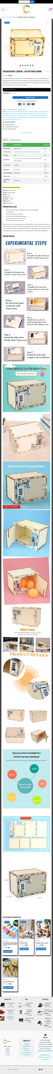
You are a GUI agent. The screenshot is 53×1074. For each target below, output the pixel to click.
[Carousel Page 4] (27, 65)
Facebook (9, 111)
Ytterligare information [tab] (15, 140)
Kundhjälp (26, 1044)
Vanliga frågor (26, 1054)
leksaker (17, 111)
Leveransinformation (26, 1052)
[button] (48, 22)
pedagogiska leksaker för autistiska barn (38, 113)
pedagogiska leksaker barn (22, 113)
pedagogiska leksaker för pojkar (13, 117)
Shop (2, 17)
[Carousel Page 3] (25, 65)
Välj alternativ (8, 951)
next (48, 44)
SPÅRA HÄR (17, 180)
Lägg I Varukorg (30, 97)
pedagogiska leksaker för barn (9, 115)
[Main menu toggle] (2, 9)
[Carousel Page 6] (32, 65)
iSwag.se (16, 151)
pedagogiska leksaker (44, 111)
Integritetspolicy (26, 1046)
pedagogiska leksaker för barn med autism (26, 115)
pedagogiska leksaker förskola (14, 119)
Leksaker (14, 17)
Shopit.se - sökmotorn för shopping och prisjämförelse (45, 1057)
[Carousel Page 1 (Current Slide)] (20, 65)
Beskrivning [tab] (5, 140)
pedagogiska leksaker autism (9, 113)
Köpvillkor (26, 1050)
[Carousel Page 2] (22, 65)
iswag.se (8, 1055)
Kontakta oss (26, 1048)
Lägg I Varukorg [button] (41, 949)
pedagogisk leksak (23, 111)
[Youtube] (41, 1069)
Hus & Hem (7, 17)
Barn (11, 17)
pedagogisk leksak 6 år (33, 111)
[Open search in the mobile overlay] (26, 1)
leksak (13, 111)
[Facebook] (39, 1069)
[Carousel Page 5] (30, 65)
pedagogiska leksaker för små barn (29, 117)
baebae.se (22, 151)
